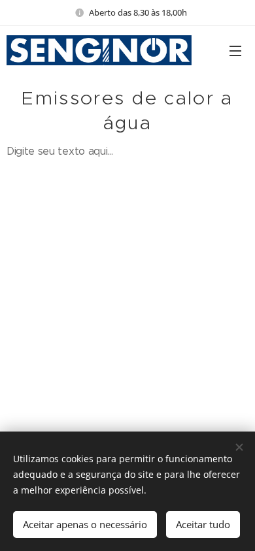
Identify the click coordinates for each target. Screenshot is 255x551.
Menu (235, 50)
